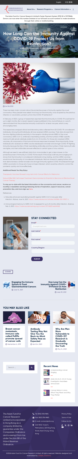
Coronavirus (33, 48)
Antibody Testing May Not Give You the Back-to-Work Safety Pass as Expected (38, 335)
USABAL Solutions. (44, 456)
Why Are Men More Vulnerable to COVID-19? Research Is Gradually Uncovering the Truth (62, 337)
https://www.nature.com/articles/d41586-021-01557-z (49, 199)
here (30, 189)
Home (22, 48)
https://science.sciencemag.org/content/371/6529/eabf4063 (37, 206)
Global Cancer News (48, 48)
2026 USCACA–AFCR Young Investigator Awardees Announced (61, 381)
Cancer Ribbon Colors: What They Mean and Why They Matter (60, 393)
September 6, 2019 (14, 344)
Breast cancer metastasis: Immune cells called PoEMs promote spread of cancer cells (13, 335)
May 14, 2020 (62, 349)
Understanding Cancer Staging (59, 371)
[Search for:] (20, 367)
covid (8, 272)
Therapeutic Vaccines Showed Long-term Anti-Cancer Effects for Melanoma (31, 174)
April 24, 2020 (37, 344)
